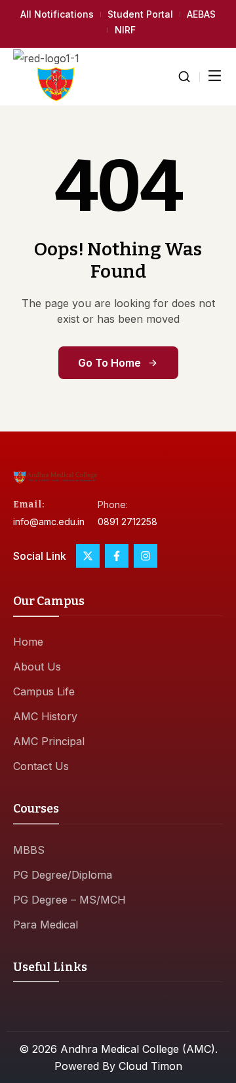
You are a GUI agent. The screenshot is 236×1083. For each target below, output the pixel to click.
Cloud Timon (150, 1066)
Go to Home (109, 362)
